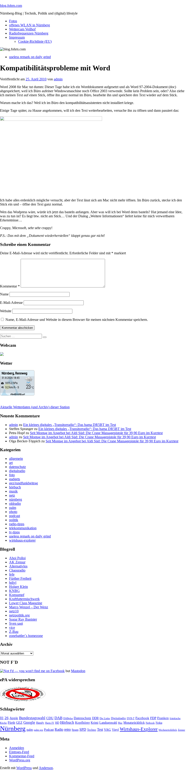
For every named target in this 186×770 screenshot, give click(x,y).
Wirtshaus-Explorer (139, 729)
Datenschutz (82, 718)
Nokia (159, 722)
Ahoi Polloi (17, 558)
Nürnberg (13, 728)
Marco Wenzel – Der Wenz (28, 607)
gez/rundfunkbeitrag (23, 483)
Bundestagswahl (32, 718)
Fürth (11, 722)
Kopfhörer (82, 722)
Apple (14, 718)
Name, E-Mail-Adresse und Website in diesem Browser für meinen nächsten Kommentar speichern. (76, 320)
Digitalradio (118, 718)
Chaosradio (17, 570)
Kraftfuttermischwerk (24, 599)
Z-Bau (13, 632)
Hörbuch (67, 722)
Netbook (150, 722)
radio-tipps (16, 524)
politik (13, 520)
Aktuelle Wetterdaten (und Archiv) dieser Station (35, 407)
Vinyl (115, 729)
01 (2, 718)
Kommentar (10, 286)
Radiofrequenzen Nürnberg (28, 33)
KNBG (14, 591)
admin (58, 79)
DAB (58, 718)
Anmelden (16, 748)
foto (12, 475)
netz (12, 495)
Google (29, 722)
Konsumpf (16, 595)
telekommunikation (23, 528)
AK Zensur (17, 562)
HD (57, 722)
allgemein (16, 459)
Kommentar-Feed (21, 756)
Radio (59, 729)
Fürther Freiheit (20, 578)
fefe (12, 574)
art (11, 463)
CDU (50, 718)
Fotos (13, 21)
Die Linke (105, 718)
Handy (40, 722)
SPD (82, 729)
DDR (95, 718)
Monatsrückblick (134, 722)
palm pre (38, 729)
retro (67, 729)
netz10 (14, 611)
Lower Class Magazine (25, 603)
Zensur (181, 729)
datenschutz (17, 467)
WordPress (24, 768)
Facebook (142, 718)
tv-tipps (14, 532)
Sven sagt (16, 623)
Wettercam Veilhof (22, 29)
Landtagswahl (108, 722)
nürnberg (15, 499)
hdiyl (12, 582)
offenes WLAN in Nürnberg (29, 25)
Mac (120, 722)
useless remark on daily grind (30, 57)
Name (4, 294)
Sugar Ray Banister (23, 619)
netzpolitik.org (19, 615)
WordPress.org (19, 760)
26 (7, 718)
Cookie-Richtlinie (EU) (35, 41)
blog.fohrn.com (11, 5)
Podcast (49, 729)
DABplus (68, 718)
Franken (163, 718)
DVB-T (131, 718)
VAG (107, 729)
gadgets (14, 479)
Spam (75, 729)
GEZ (19, 722)
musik (13, 491)
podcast (14, 516)
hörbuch (15, 487)
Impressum (17, 37)
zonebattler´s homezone (26, 636)
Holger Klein (18, 587)
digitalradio (17, 471)
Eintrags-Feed (19, 752)
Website (5, 311)
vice (12, 627)
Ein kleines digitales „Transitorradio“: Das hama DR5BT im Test (69, 425)
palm (12, 508)
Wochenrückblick (168, 729)
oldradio (15, 503)
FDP (153, 718)
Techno (91, 729)
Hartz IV (49, 722)
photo (13, 512)
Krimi (94, 722)
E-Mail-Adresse (11, 303)
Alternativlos (18, 566)
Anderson (46, 768)
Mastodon (78, 671)
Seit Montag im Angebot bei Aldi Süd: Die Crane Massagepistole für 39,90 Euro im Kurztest (96, 433)
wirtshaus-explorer (22, 540)
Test (100, 729)
